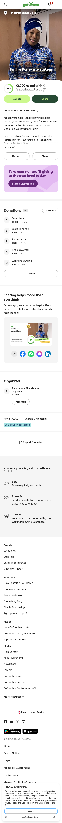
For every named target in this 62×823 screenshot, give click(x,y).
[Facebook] (23, 354)
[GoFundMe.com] (31, 4)
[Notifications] (49, 4)
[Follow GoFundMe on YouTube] (11, 722)
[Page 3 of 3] (33, 74)
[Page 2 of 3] (31, 74)
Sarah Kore (18, 218)
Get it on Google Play (12, 731)
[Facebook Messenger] (39, 354)
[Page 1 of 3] (29, 74)
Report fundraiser (33, 442)
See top (52, 210)
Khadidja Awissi (20, 249)
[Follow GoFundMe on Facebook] (5, 722)
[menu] (57, 4)
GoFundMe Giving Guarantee (28, 522)
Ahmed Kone (19, 239)
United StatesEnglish (32, 712)
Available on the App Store (30, 731)
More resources (12, 696)
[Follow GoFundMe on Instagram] (23, 722)
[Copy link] (14, 354)
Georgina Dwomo (22, 260)
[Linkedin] (48, 354)
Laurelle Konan (20, 228)
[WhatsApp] (31, 354)
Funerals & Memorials (35, 418)
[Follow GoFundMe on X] (17, 722)
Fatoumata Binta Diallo (25, 388)
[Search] (5, 4)
